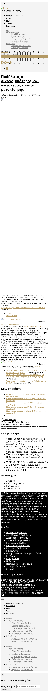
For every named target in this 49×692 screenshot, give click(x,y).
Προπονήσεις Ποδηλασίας (21, 38)
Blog (8, 21)
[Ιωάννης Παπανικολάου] (12, 319)
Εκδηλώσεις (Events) (19, 40)
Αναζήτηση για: (8, 686)
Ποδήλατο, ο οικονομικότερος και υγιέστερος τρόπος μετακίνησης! (20, 83)
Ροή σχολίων (12, 486)
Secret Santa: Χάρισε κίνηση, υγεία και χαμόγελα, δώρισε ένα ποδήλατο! (25, 440)
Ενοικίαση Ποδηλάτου (19, 42)
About (8, 314)
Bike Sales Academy (11, 10)
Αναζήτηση (6, 690)
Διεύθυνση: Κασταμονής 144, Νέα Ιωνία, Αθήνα (24, 579)
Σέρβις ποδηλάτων (18, 36)
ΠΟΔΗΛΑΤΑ (10, 18)
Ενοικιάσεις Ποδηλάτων (18, 545)
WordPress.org (14, 488)
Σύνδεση (10, 480)
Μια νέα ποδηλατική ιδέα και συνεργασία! (26, 467)
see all (38, 367)
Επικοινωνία (11, 26)
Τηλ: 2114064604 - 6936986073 (17, 582)
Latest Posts (11, 316)
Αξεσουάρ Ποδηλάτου (17, 537)
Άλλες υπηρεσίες (12, 32)
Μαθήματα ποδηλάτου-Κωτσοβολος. (16, 424)
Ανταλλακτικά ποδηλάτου (21, 46)
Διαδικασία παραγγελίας (18, 540)
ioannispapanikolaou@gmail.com (18, 585)
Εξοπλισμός (10, 44)
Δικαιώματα (37, 590)
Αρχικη (8, 30)
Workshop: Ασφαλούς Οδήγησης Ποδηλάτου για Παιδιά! (22, 455)
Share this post (9, 420)
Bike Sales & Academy (33, 326)
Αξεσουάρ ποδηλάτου (19, 48)
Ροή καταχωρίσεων (16, 483)
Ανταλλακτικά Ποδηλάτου (19, 535)
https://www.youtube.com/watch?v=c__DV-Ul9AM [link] (23, 308)
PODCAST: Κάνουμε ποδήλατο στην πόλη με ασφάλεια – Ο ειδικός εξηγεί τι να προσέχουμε (25, 376)
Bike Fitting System (18, 34)
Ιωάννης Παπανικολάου (11, 95)
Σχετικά (9, 23)
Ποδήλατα (11, 561)
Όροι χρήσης (12, 558)
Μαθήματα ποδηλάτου (14, 16)
